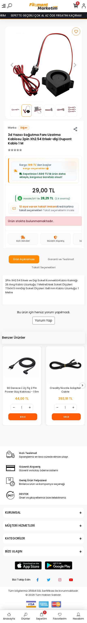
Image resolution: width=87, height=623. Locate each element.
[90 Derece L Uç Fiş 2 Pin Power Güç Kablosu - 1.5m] (21, 365)
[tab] (24, 259)
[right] (82, 385)
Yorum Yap (43, 320)
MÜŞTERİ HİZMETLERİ (20, 525)
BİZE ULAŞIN (13, 551)
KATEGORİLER (15, 538)
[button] (11, 64)
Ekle (22, 416)
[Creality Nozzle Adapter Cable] (65, 365)
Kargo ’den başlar (35, 166)
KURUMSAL (13, 512)
